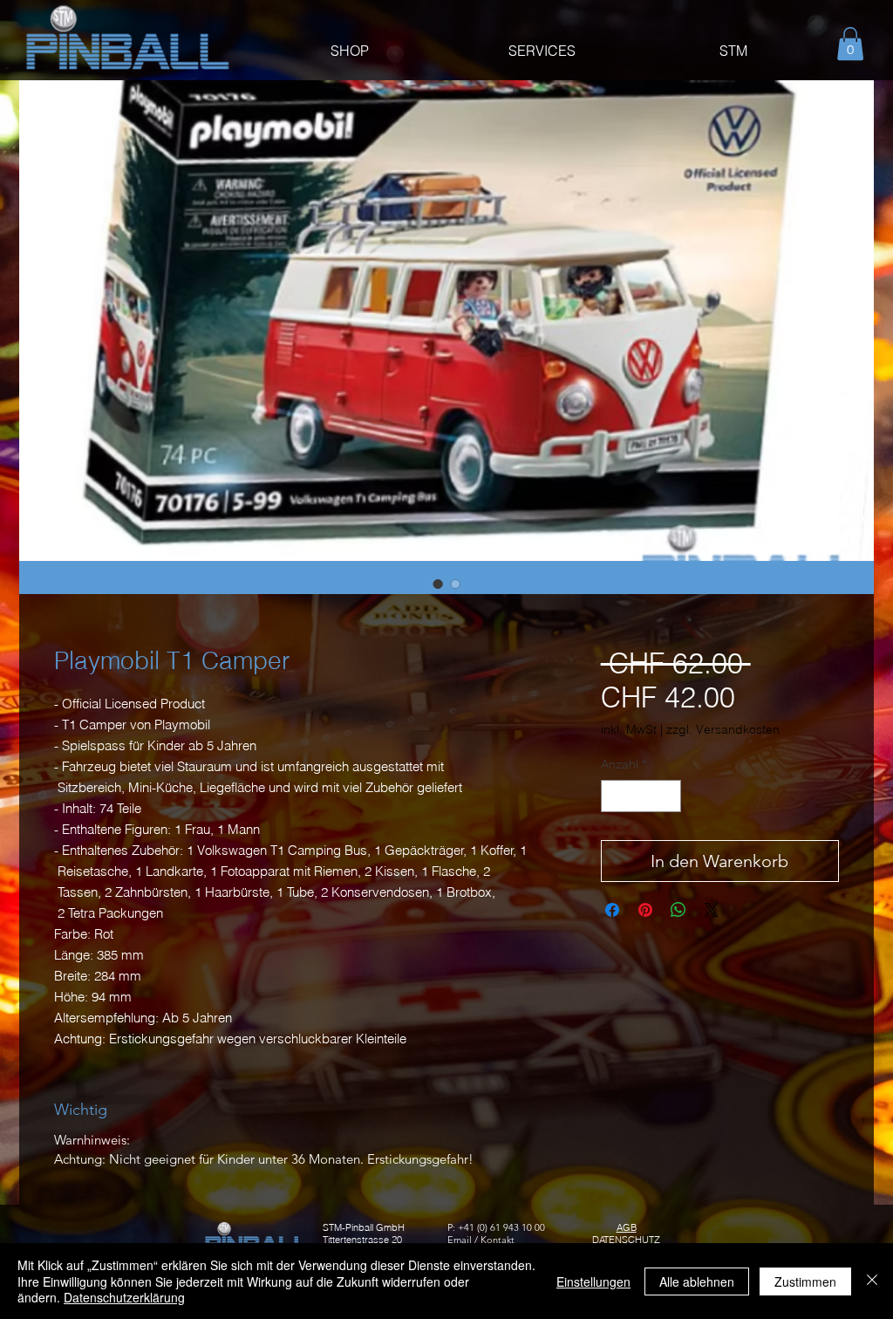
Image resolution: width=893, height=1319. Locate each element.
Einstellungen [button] (593, 1281)
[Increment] (667, 796)
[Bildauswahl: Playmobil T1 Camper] (437, 583)
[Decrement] (614, 796)
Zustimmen (805, 1281)
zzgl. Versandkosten (723, 729)
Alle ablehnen (696, 1281)
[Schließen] (872, 1281)
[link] (850, 43)
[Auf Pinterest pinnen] (645, 909)
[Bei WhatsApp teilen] (678, 909)
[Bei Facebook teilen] (612, 909)
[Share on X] (711, 909)
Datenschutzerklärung (124, 1297)
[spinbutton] (641, 796)
